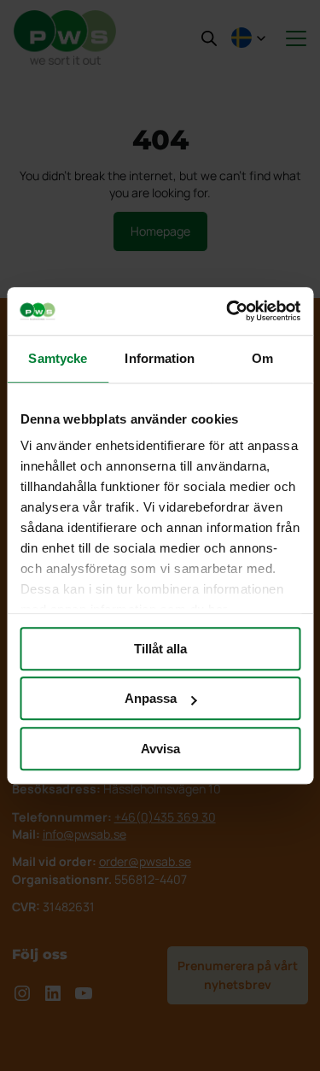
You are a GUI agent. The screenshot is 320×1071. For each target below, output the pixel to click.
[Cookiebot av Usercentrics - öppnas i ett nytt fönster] (227, 311)
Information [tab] (160, 358)
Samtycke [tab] (57, 358)
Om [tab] (262, 358)
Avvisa (160, 748)
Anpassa (151, 698)
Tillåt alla (160, 648)
